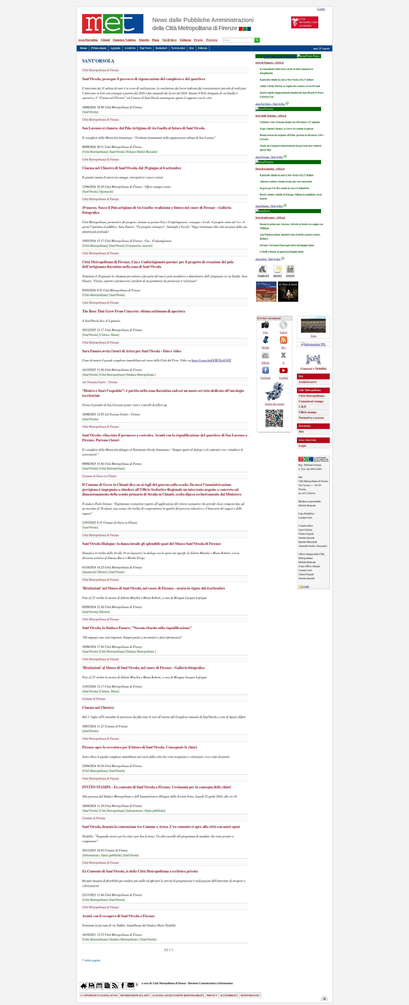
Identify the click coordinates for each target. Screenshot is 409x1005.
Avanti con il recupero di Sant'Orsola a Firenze (118, 915)
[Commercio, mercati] (139, 246)
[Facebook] (122, 986)
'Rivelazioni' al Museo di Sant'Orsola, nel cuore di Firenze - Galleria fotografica (143, 667)
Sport (294, 56)
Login (321, 9)
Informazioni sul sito (134, 995)
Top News (145, 48)
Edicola (202, 48)
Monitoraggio (250, 995)
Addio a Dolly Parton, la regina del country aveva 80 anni (290, 86)
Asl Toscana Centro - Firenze (99, 382)
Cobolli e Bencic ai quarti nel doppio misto (282, 251)
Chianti (105, 40)
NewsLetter (178, 48)
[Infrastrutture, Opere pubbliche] (145, 811)
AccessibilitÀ (229, 995)
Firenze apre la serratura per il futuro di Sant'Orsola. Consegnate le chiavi (139, 747)
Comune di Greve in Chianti (99, 476)
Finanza (288, 56)
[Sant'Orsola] (90, 112)
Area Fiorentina (88, 40)
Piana (155, 40)
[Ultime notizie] (99, 986)
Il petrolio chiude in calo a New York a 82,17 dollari (286, 79)
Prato (198, 40)
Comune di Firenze (93, 699)
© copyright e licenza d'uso (99, 995)
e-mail (306, 586)
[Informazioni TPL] (313, 344)
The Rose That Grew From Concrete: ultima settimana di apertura (133, 311)
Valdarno (185, 40)
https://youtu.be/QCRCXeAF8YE (211, 360)
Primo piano (98, 48)
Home (83, 48)
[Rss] (115, 986)
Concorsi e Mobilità (313, 368)
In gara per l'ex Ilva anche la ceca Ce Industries (284, 188)
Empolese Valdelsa (124, 40)
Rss (191, 48)
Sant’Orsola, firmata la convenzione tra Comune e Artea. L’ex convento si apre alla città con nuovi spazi (161, 826)
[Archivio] (91, 986)
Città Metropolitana (311, 396)
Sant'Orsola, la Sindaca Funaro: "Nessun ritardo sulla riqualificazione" (137, 627)
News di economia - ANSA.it (270, 168)
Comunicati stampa (311, 401)
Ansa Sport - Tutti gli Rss (268, 259)
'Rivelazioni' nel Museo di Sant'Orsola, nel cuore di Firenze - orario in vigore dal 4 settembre (153, 588)
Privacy (212, 995)
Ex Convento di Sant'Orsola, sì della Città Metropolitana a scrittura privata (140, 871)
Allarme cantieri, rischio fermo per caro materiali (286, 181)
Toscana (280, 56)
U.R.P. (302, 406)
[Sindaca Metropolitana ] (141, 375)
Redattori (161, 48)
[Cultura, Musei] (109, 335)
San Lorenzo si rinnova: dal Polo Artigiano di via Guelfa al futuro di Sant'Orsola (143, 128)
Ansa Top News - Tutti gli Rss (270, 103)
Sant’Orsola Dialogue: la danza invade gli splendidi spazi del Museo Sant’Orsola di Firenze (151, 543)
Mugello (144, 40)
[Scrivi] (130, 986)
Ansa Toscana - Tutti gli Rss (269, 157)
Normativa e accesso (311, 418)
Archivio (130, 48)
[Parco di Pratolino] (288, 300)
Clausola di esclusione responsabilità (178, 995)
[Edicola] (107, 986)
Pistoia (211, 40)
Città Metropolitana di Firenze (100, 70)
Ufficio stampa (308, 412)
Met (301, 431)
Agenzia (115, 48)
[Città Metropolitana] (95, 152)
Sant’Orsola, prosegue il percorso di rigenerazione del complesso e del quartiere (143, 78)
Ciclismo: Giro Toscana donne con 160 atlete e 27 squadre (290, 122)
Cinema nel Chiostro (98, 707)
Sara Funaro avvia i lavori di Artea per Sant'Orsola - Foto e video (131, 351)
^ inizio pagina (91, 960)
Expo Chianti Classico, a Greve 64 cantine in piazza (286, 128)
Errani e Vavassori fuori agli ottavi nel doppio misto (287, 245)
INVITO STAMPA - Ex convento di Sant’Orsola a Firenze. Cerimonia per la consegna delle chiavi (156, 787)
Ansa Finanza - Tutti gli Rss (269, 206)
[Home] (83, 986)
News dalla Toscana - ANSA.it (270, 115)
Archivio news (308, 382)
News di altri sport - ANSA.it (270, 217)
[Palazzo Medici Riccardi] (141, 152)
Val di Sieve (169, 40)
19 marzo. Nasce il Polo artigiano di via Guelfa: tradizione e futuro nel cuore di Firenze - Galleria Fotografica (156, 210)
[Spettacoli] (106, 191)
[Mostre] (102, 572)
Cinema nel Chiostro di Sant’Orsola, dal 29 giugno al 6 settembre (131, 167)
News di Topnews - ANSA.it (269, 62)
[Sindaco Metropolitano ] (124, 939)
